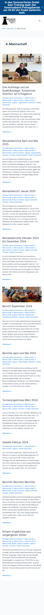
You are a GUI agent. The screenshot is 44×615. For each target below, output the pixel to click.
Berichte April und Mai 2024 (19, 353)
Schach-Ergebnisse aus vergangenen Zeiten (16, 533)
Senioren (32, 103)
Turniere (12, 155)
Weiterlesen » (7, 132)
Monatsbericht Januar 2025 (18, 191)
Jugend (14, 103)
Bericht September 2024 (17, 306)
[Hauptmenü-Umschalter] (39, 20)
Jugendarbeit (23, 103)
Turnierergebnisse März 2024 (20, 400)
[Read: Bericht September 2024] (22, 294)
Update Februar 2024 (15, 442)
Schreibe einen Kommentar (12, 98)
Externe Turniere (18, 153)
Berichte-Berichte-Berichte (18, 482)
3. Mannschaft (17, 100)
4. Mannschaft (28, 100)
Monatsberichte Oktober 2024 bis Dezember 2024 (20, 239)
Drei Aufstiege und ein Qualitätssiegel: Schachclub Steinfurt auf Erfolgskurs (18, 90)
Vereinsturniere (21, 155)
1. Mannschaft (28, 98)
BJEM (14, 543)
